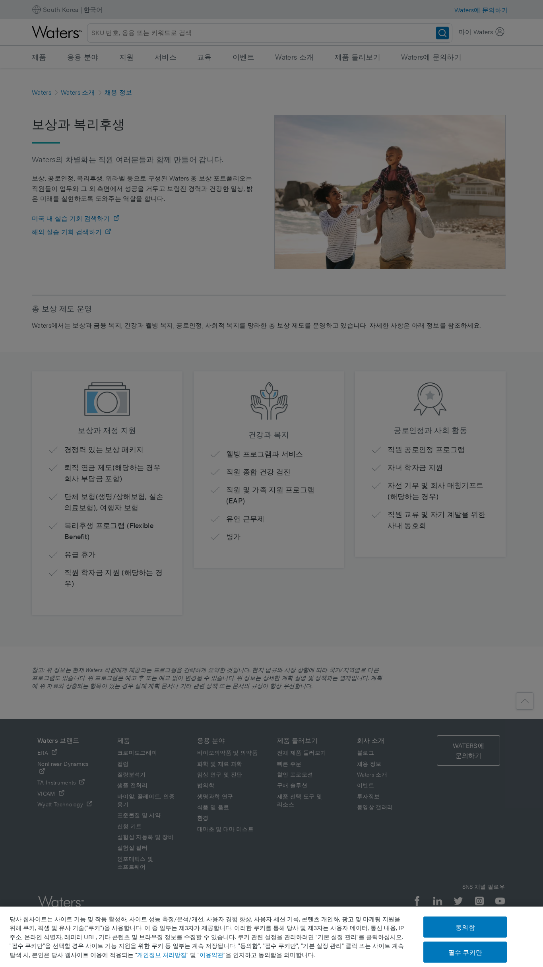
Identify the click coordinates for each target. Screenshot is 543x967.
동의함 (465, 927)
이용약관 (211, 954)
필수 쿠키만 (465, 952)
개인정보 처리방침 (161, 954)
